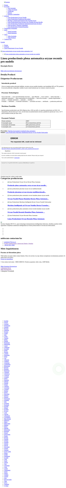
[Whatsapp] (59, 369)
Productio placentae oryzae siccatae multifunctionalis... (27, 192)
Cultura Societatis (12, 9)
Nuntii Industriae (12, 33)
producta (6, 16)
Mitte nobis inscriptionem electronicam (11, 71)
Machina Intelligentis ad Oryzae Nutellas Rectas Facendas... (29, 205)
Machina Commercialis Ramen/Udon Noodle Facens (22, 20)
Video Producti (12, 37)
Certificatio (11, 11)
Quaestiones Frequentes (10, 28)
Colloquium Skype (6, 268)
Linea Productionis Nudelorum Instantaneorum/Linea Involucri (25, 23)
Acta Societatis (12, 8)
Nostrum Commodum (13, 14)
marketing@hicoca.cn (10, 242)
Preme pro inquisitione (7, 259)
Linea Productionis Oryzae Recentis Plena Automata (26, 219)
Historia (10, 13)
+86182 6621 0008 (9, 245)
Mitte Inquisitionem (6, 269)
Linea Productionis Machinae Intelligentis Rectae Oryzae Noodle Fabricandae (27, 132)
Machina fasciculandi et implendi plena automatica (21, 131)
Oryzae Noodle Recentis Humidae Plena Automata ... (26, 212)
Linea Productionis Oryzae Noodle (17, 17)
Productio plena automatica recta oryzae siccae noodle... (27, 185)
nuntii (5, 30)
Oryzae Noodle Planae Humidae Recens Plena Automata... (28, 199)
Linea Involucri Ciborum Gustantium (18, 25)
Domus (6, 5)
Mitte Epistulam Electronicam (9, 266)
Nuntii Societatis (12, 31)
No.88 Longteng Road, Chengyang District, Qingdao (18, 243)
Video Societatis (12, 36)
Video (5, 34)
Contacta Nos (8, 39)
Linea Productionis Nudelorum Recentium (19, 19)
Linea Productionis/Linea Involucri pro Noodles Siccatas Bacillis (25, 22)
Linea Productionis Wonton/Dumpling (18, 27)
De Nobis (6, 6)
